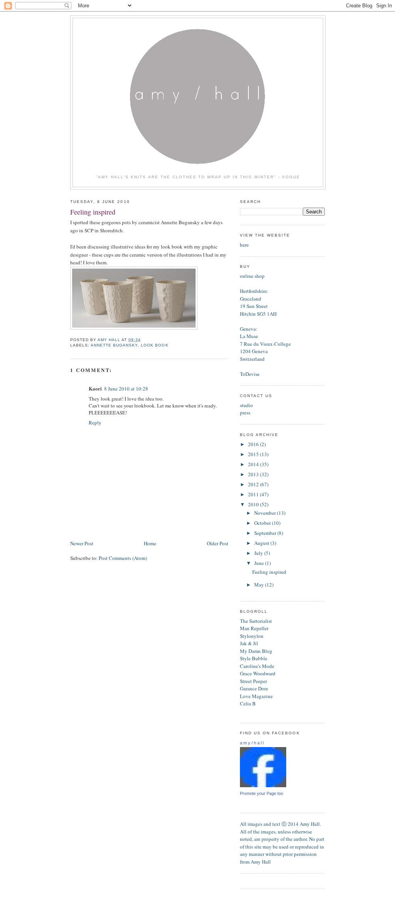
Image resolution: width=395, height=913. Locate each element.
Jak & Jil (249, 643)
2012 (254, 484)
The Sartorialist (256, 620)
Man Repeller (254, 628)
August (262, 542)
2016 (254, 444)
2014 (254, 464)
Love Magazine (256, 696)
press (245, 412)
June (259, 563)
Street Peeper (253, 681)
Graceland (250, 298)
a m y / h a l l (251, 743)
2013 (254, 474)
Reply (95, 422)
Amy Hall (261, 861)
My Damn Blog (256, 651)
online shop (252, 275)
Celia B (248, 703)
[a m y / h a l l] (263, 785)
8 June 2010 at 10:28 (126, 388)
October (263, 522)
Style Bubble (253, 658)
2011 (254, 494)
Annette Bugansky (114, 345)
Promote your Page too (261, 793)
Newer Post (81, 543)
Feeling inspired (269, 571)
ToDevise (250, 373)
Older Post (217, 543)
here (244, 244)
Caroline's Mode (257, 666)
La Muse (249, 336)
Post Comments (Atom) (123, 558)
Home (150, 543)
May (259, 584)
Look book (154, 345)
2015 (254, 454)
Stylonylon (251, 635)
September (265, 532)
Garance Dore (254, 688)
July (259, 552)
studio (246, 405)
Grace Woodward (257, 673)
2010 (254, 504)
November (265, 512)
